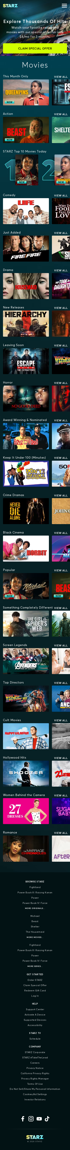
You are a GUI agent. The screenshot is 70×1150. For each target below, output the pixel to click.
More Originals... (35, 908)
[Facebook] (22, 1118)
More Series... (35, 966)
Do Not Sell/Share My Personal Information (35, 1089)
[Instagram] (31, 1118)
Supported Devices (35, 1019)
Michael (35, 916)
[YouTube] (39, 1118)
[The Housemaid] (26, 286)
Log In (35, 995)
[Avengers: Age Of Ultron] (26, 661)
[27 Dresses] (26, 811)
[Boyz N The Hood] (26, 436)
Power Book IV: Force (35, 903)
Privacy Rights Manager (35, 1078)
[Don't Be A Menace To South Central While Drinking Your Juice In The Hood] (26, 474)
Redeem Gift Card (35, 990)
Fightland (35, 887)
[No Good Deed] (26, 399)
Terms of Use (35, 1083)
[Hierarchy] (26, 323)
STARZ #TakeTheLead (35, 1057)
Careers (35, 1062)
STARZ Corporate (35, 1052)
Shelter (35, 926)
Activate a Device (35, 1014)
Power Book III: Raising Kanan (35, 892)
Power (35, 897)
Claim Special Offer (35, 985)
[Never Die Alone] (26, 511)
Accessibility (35, 1025)
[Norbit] (26, 549)
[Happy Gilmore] (26, 736)
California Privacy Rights (35, 1073)
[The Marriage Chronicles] (26, 849)
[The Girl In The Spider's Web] (26, 624)
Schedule (35, 1038)
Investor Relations (35, 1099)
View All (61, 76)
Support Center (35, 1009)
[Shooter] (26, 774)
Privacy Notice (35, 1068)
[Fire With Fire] (26, 249)
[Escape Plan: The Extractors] (26, 361)
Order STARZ (35, 980)
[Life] (26, 211)
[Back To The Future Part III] (26, 699)
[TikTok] (47, 1118)
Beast (35, 921)
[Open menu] (64, 5)
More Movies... (35, 937)
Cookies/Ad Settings (35, 1094)
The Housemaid (35, 931)
